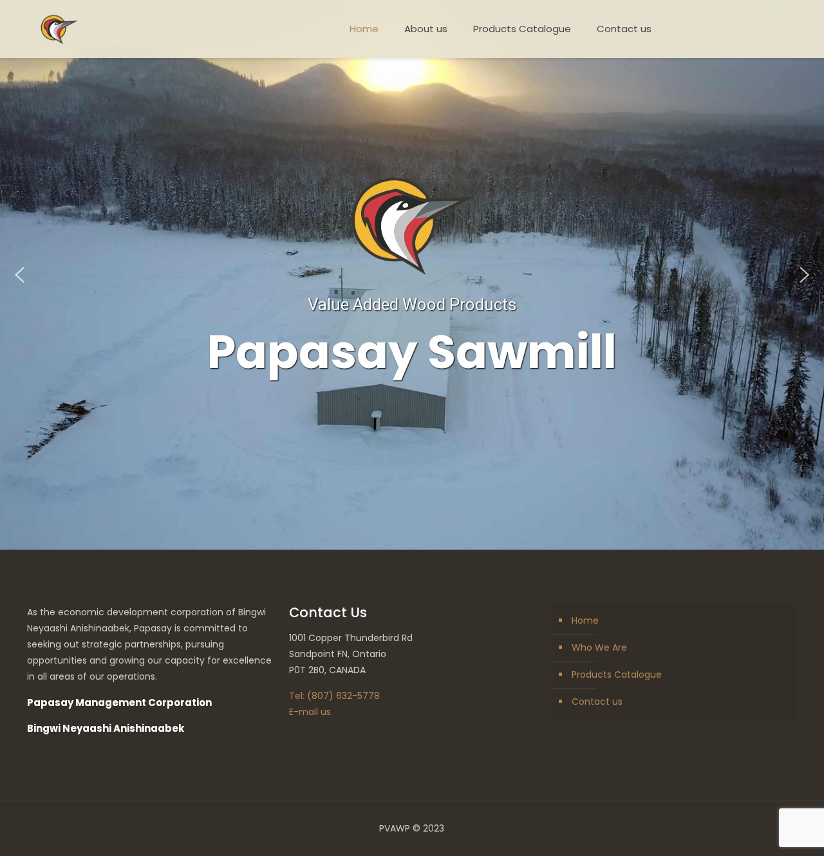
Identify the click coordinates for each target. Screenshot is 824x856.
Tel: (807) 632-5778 (334, 695)
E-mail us (310, 711)
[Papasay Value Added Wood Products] (59, 29)
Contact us (597, 701)
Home (585, 620)
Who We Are (599, 647)
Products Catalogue (617, 674)
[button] (20, 275)
